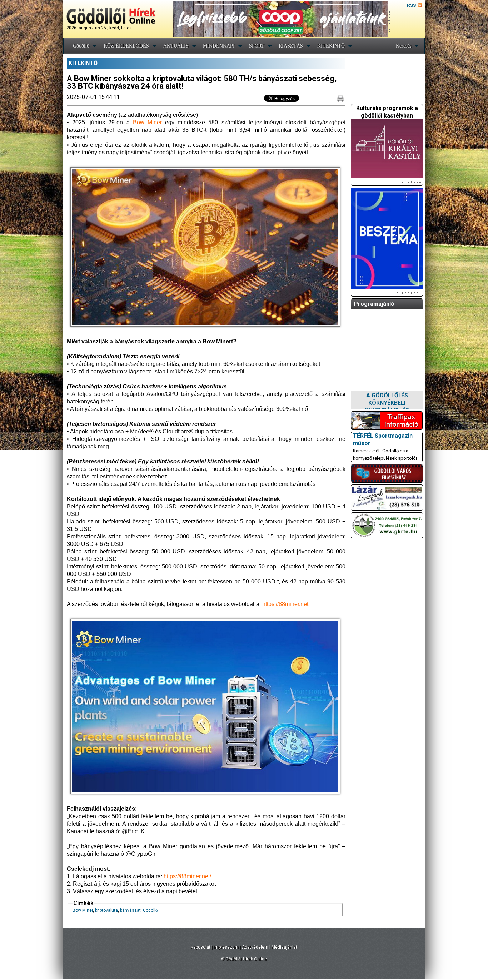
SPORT (256, 46)
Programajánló (374, 303)
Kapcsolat (200, 947)
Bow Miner (83, 910)
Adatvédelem (255, 947)
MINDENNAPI (219, 46)
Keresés (403, 46)
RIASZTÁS (291, 46)
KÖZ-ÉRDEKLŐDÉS (126, 46)
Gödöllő (81, 46)
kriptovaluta (106, 910)
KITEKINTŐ (331, 46)
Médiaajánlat (284, 947)
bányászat (130, 910)
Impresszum (226, 947)
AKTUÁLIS (176, 46)
